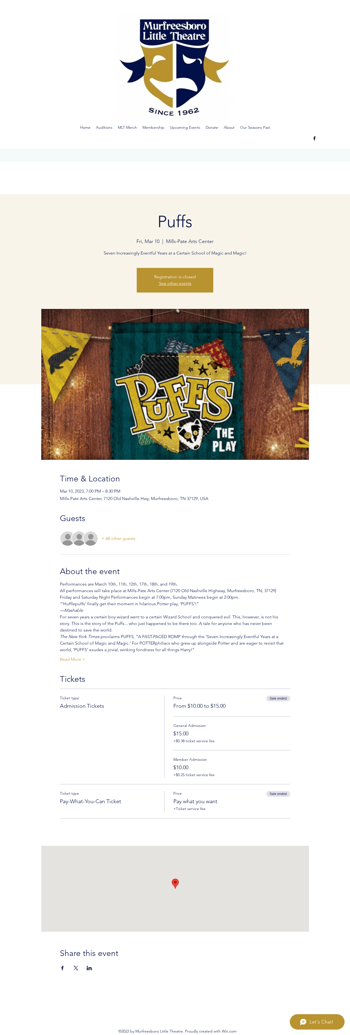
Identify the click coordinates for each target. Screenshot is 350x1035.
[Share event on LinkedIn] (89, 968)
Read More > (72, 659)
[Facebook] (314, 138)
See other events (175, 283)
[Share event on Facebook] (62, 968)
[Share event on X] (75, 968)
